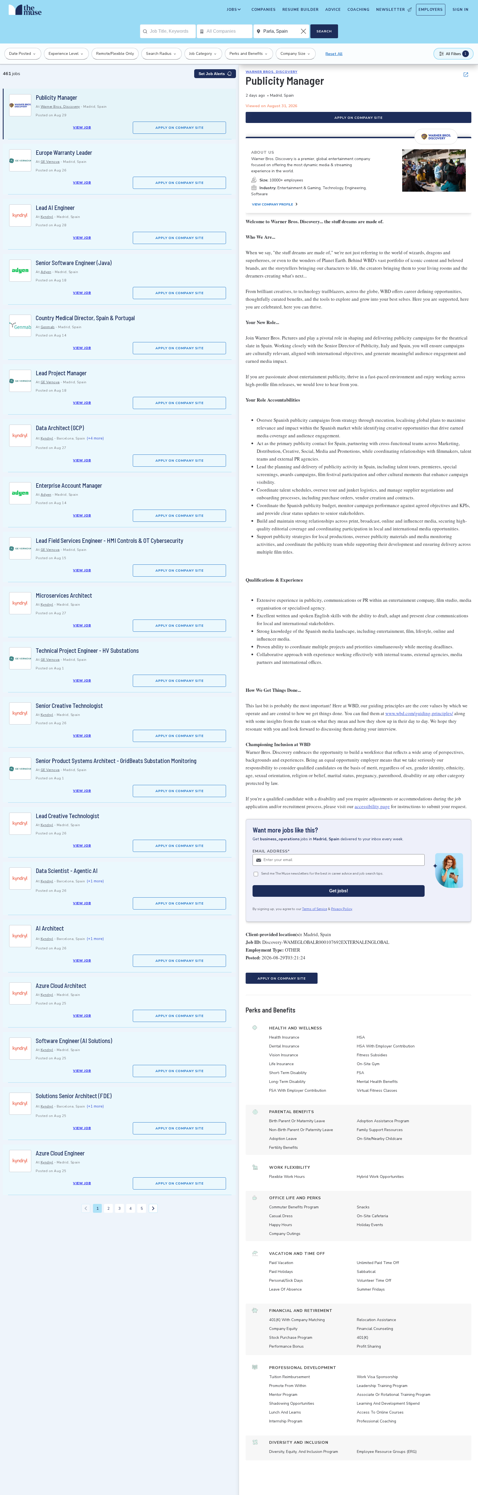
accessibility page (372, 806)
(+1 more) (95, 881)
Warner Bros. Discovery (60, 106)
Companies (263, 9)
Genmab (48, 327)
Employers (431, 9)
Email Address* (271, 851)
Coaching (358, 9)
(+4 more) (95, 438)
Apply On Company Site (179, 127)
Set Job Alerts (212, 73)
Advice (333, 9)
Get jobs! (338, 890)
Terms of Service (314, 909)
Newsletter (390, 9)
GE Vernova (50, 162)
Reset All (334, 53)
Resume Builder (300, 9)
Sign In (461, 9)
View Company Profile (272, 204)
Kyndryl (47, 217)
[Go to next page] (153, 1208)
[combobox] (173, 31)
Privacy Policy (341, 909)
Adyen (46, 272)
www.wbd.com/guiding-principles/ (419, 713)
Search (324, 31)
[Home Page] (25, 11)
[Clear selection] (304, 31)
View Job (82, 127)
